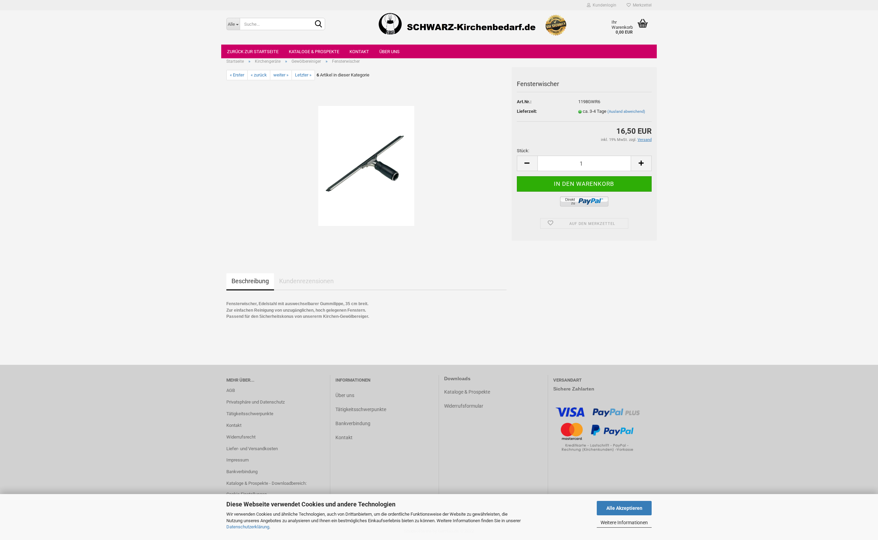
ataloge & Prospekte (468, 392)
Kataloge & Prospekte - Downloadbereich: (266, 483)
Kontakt (359, 51)
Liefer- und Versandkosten (252, 448)
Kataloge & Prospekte (314, 51)
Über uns (389, 51)
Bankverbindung (242, 471)
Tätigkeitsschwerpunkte (249, 413)
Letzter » (303, 74)
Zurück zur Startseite (252, 51)
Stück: (523, 150)
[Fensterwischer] (366, 165)
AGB (230, 390)
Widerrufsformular (463, 406)
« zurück (259, 74)
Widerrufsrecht (241, 437)
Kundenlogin (603, 5)
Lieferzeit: (527, 111)
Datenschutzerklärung (247, 526)
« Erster (237, 74)
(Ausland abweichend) (626, 111)
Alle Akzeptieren (624, 508)
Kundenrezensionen (306, 281)
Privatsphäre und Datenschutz (255, 402)
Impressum (237, 460)
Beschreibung (250, 281)
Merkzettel (641, 5)
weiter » (280, 74)
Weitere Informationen (624, 522)
